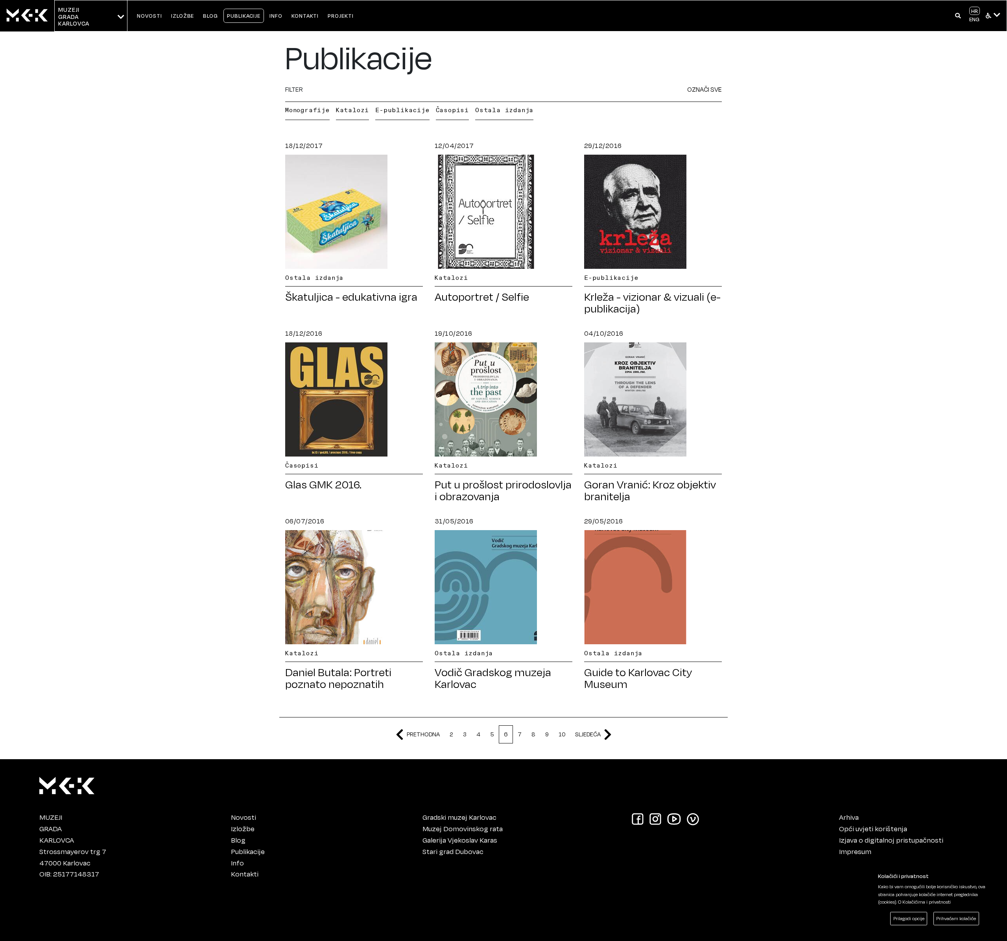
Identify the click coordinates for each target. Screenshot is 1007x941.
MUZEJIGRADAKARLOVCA (56, 828)
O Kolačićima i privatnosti (924, 901)
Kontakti (244, 874)
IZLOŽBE (182, 15)
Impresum (855, 851)
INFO (275, 15)
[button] (958, 16)
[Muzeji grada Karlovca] (66, 784)
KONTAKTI (305, 15)
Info (237, 863)
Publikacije (248, 851)
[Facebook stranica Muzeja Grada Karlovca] (638, 818)
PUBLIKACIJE (243, 15)
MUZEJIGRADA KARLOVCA (73, 17)
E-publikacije (402, 110)
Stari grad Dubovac (452, 851)
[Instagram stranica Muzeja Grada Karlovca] (655, 818)
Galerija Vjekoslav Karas (459, 840)
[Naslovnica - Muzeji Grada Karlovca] (27, 15)
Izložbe (243, 828)
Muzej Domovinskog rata (462, 828)
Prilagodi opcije (908, 918)
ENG (974, 19)
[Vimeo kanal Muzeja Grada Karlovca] (693, 818)
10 (562, 734)
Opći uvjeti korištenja (873, 828)
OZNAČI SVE (704, 89)
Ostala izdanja (504, 110)
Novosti (243, 817)
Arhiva (849, 817)
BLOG (210, 15)
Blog (238, 840)
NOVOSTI (149, 15)
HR (974, 11)
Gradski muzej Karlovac (459, 817)
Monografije (307, 110)
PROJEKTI (341, 15)
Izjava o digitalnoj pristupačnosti (891, 840)
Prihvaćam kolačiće (956, 918)
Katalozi (352, 110)
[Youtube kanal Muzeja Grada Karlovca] (674, 818)
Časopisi (452, 110)
